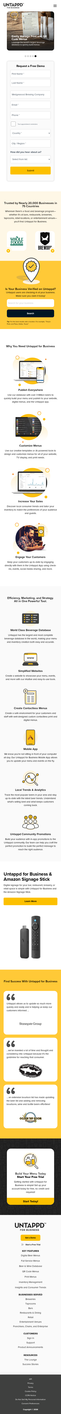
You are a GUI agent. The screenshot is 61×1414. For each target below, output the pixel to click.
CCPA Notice (30, 1395)
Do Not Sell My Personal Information (30, 1399)
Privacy (30, 1383)
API (30, 1379)
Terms (30, 1387)
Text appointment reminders (28, 124)
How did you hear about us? (25, 152)
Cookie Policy (30, 1391)
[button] (55, 6)
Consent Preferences (30, 1403)
